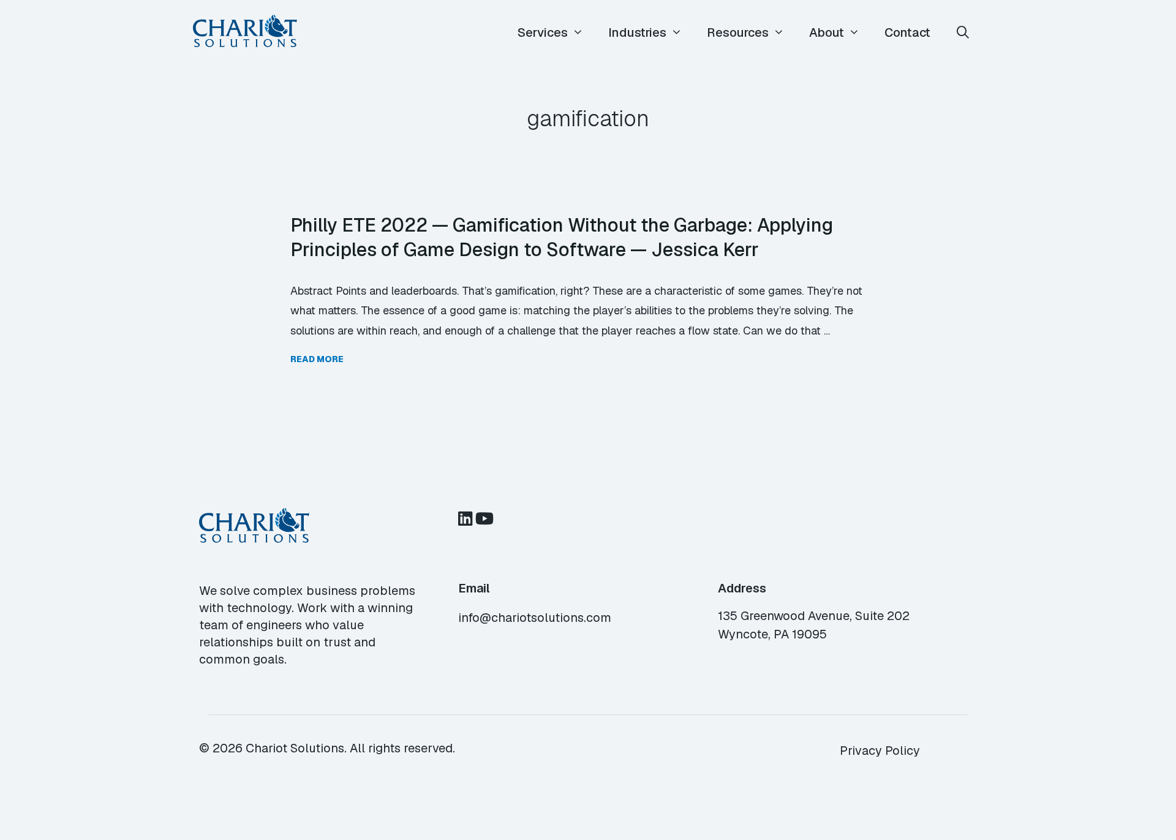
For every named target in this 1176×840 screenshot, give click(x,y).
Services (543, 32)
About (826, 32)
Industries (637, 32)
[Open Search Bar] (963, 33)
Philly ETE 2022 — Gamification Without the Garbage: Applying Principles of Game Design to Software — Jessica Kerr (561, 237)
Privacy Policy (880, 751)
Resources (738, 32)
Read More (317, 359)
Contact (907, 32)
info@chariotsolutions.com (534, 618)
